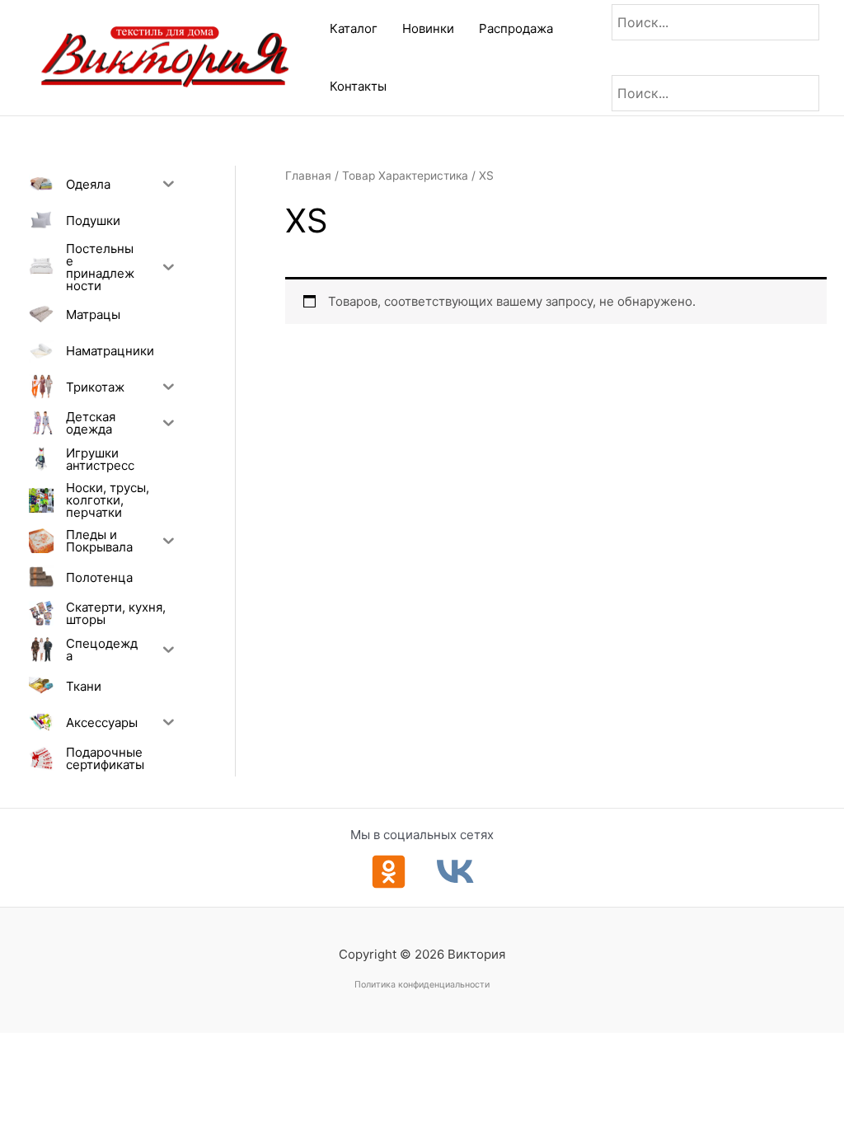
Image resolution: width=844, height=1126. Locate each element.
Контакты (358, 86)
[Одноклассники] (388, 871)
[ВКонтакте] (455, 871)
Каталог (353, 28)
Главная (308, 175)
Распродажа (516, 28)
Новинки (428, 28)
